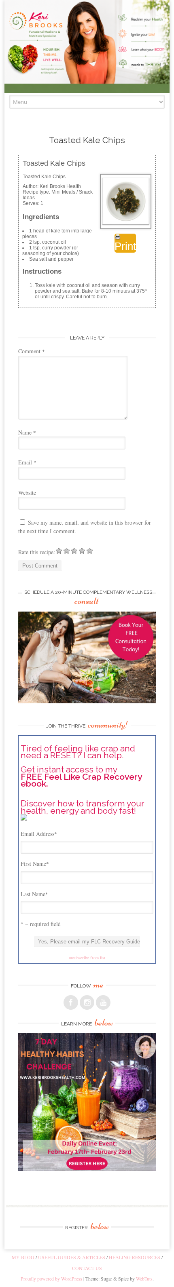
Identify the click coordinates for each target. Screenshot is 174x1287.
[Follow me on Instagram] (87, 1002)
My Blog (23, 1257)
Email (27, 462)
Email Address (39, 834)
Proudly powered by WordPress (51, 1278)
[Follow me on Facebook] (71, 1002)
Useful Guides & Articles (71, 1257)
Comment (31, 351)
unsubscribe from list (87, 957)
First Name (35, 863)
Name (27, 432)
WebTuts (144, 1278)
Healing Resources (134, 1257)
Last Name (34, 894)
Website (27, 492)
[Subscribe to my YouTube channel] (103, 1002)
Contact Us (87, 1268)
